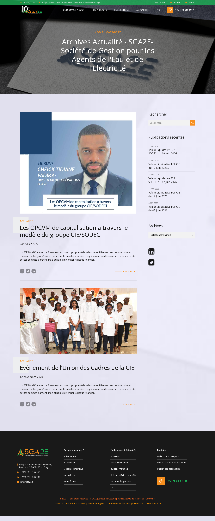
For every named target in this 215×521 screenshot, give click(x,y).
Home (98, 32)
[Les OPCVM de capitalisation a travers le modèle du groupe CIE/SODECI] (78, 163)
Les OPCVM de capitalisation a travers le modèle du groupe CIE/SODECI (74, 231)
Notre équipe (70, 481)
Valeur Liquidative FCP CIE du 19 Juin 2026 (164, 165)
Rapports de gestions (120, 481)
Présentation (70, 456)
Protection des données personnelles (125, 503)
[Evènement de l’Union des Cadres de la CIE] (78, 321)
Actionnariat (69, 462)
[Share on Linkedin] (33, 271)
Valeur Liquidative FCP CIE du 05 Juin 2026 (164, 208)
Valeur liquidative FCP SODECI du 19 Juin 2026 (162, 151)
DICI (112, 487)
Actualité (26, 221)
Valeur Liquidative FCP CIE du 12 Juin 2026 (164, 194)
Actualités (142, 9)
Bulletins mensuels (119, 468)
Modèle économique (73, 468)
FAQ (158, 9)
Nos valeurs (69, 475)
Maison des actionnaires (168, 468)
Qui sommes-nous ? (73, 9)
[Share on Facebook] (22, 271)
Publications (121, 9)
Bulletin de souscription (168, 456)
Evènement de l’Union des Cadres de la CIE (77, 368)
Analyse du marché (119, 462)
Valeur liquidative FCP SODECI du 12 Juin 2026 (162, 180)
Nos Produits (99, 9)
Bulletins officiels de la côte (123, 475)
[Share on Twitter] (28, 271)
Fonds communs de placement (172, 462)
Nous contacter (154, 503)
